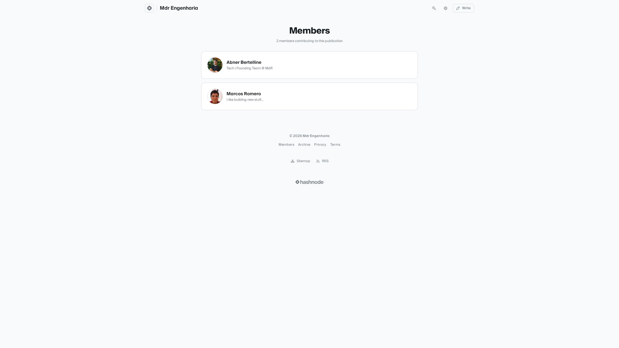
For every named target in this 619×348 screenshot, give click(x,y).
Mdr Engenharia (179, 8)
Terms (335, 145)
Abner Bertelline (244, 62)
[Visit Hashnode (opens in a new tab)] (309, 182)
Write (466, 8)
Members (286, 145)
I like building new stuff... (245, 100)
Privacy (320, 145)
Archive (304, 145)
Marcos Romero (244, 94)
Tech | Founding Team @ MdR (250, 68)
